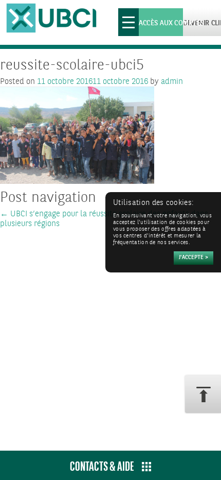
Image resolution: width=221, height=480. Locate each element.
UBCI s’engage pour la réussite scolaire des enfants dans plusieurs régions (104, 219)
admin (172, 81)
